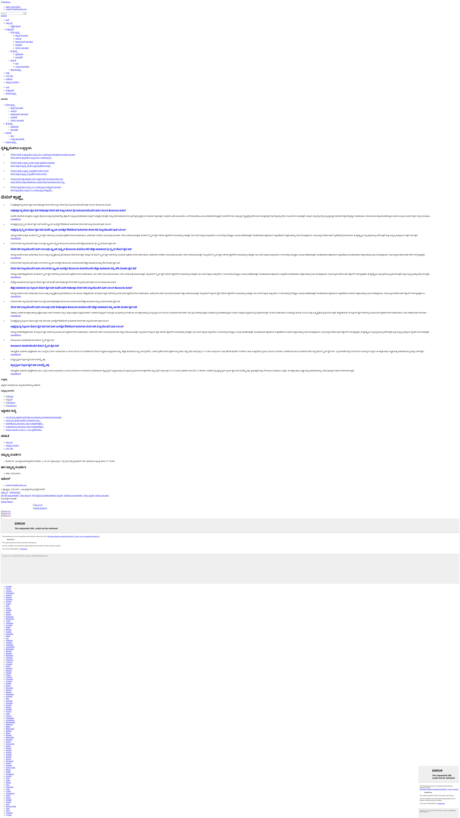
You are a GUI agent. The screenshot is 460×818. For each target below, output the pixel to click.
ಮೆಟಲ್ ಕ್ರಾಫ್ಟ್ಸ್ (16, 70)
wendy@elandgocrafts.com (16, 485)
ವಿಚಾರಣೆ (14, 219)
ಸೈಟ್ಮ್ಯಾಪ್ (4, 492)
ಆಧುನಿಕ (18, 39)
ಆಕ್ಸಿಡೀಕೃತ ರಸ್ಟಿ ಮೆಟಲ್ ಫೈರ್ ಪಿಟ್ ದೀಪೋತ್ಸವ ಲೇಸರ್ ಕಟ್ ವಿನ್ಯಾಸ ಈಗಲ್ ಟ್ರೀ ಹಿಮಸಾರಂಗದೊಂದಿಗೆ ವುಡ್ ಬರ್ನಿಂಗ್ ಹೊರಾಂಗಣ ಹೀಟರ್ (68, 210)
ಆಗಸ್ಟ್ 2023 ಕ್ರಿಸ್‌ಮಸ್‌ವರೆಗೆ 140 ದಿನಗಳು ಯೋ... (23, 420)
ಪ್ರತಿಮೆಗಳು (19, 54)
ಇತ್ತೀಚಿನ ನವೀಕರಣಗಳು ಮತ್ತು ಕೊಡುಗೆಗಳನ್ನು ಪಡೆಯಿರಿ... (21, 385)
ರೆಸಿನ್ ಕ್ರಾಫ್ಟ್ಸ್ (15, 32)
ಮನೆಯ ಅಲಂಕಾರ (102, 496)
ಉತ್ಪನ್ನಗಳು (10, 29)
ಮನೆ (7, 20)
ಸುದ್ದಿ (7, 73)
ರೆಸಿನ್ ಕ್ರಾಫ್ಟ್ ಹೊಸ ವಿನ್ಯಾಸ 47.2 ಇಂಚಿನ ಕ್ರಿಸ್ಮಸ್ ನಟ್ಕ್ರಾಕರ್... (32, 190)
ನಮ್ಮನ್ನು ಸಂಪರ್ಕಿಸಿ (12, 82)
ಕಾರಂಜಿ (13, 60)
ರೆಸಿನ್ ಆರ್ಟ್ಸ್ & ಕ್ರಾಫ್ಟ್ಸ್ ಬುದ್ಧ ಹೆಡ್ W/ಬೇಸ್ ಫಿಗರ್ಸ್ (29, 174)
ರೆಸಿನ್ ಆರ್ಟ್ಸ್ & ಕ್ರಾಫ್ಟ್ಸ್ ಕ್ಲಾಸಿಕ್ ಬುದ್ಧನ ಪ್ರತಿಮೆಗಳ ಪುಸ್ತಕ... (31, 166)
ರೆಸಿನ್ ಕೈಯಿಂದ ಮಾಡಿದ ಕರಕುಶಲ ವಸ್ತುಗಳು (47, 496)
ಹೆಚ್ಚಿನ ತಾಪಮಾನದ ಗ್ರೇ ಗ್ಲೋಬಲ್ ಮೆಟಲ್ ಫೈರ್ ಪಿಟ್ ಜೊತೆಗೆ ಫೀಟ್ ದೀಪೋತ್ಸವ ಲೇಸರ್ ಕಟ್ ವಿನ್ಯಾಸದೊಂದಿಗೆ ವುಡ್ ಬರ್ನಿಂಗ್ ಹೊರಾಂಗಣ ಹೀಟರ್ (71, 287)
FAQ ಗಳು (9, 76)
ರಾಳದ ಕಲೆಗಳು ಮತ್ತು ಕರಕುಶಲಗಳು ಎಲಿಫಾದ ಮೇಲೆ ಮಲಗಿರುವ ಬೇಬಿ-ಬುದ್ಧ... (38, 182)
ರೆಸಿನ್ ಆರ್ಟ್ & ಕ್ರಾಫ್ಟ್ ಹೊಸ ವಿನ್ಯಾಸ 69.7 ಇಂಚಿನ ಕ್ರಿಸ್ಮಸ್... (31, 158)
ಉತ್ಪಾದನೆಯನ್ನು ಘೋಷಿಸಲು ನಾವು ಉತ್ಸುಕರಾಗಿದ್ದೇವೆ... (25, 427)
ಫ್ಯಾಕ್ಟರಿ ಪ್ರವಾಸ (16, 26)
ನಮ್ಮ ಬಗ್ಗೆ (9, 23)
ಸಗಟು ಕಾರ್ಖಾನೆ (25, 496)
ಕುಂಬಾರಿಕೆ (19, 57)
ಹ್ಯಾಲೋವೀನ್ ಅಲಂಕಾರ (24, 42)
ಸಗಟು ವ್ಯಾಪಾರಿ (88, 496)
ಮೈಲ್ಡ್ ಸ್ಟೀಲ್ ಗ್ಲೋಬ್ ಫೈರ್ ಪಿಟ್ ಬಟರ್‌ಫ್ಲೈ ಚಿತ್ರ (30, 365)
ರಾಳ (17, 64)
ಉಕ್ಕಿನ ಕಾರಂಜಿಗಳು (22, 67)
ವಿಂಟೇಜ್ (18, 45)
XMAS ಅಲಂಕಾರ (22, 48)
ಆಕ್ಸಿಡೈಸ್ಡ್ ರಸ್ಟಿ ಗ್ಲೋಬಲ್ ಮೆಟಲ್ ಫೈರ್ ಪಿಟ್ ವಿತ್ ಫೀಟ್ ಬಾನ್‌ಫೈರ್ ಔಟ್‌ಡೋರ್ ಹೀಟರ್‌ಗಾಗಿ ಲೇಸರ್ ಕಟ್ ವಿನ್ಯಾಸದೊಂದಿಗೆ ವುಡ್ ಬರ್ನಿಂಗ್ (67, 326)
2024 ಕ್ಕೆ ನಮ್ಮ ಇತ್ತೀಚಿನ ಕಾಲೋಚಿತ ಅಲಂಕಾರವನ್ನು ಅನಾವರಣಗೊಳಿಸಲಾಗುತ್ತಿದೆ (33, 417)
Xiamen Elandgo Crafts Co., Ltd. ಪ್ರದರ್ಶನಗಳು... (24, 430)
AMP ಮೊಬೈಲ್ (14, 492)
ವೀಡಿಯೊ (9, 79)
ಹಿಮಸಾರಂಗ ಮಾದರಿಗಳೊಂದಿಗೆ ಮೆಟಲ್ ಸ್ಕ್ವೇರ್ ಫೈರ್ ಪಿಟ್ (35, 345)
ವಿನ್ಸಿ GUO (39, 505)
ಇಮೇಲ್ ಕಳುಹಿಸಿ (7, 502)
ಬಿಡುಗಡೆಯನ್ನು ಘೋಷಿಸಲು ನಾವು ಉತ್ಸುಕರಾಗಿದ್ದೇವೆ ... (25, 424)
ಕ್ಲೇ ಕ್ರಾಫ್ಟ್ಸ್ (14, 51)
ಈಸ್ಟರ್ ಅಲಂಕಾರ (21, 35)
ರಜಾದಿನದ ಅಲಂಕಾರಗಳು (73, 496)
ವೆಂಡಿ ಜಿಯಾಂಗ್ (41, 508)
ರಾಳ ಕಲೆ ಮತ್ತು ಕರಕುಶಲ (10, 496)
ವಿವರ (19, 219)
